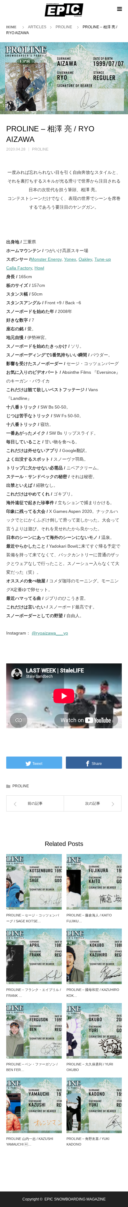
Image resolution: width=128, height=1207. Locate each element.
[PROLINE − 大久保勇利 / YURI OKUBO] (94, 1031)
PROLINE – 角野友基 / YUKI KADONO (87, 1141)
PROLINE (64, 27)
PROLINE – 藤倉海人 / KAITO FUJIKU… (89, 918)
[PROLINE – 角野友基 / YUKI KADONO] (94, 1105)
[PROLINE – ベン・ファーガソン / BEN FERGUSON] (34, 1031)
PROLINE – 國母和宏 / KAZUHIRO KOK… (92, 992)
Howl (39, 267)
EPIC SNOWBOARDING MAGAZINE (75, 1199)
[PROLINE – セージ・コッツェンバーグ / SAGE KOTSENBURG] (34, 882)
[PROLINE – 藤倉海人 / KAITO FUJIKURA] (94, 882)
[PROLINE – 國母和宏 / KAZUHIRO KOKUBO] (94, 956)
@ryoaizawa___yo (50, 633)
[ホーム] (12, 26)
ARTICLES (37, 27)
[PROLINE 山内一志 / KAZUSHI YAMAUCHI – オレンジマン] (34, 1105)
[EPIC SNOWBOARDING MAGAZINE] (64, 10)
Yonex (70, 259)
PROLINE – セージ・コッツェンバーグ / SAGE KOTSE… (32, 918)
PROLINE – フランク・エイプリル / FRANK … (33, 992)
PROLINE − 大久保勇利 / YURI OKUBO (89, 1067)
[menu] (119, 8)
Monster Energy (46, 259)
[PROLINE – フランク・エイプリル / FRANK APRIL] (34, 956)
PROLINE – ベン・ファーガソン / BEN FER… (31, 1067)
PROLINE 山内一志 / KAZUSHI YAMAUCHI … (29, 1141)
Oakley (85, 259)
